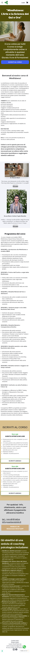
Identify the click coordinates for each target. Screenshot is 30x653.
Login (23, 2)
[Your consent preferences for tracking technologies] (2, 651)
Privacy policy (15, 642)
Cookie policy (15, 640)
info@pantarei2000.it (11, 522)
